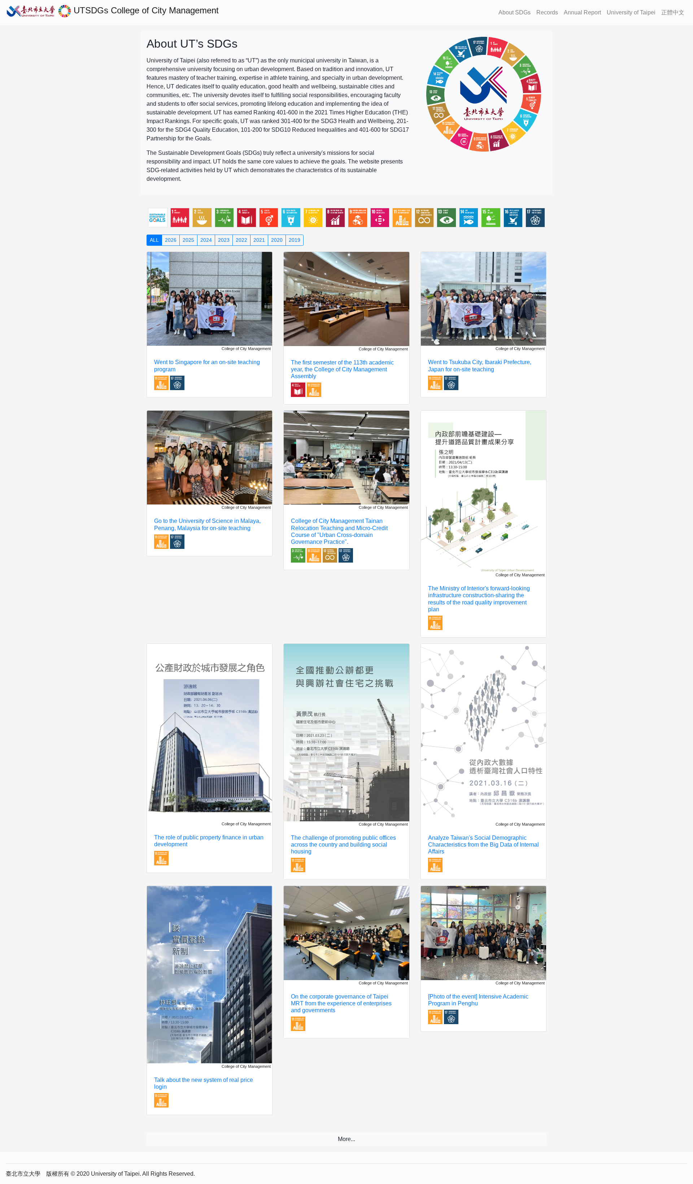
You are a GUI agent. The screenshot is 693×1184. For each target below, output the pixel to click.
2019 (294, 240)
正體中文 (672, 12)
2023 (224, 240)
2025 (188, 240)
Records (547, 12)
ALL (154, 240)
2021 (259, 240)
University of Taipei (631, 12)
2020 (277, 240)
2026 (170, 240)
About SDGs (514, 12)
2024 (206, 240)
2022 (241, 240)
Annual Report (582, 12)
